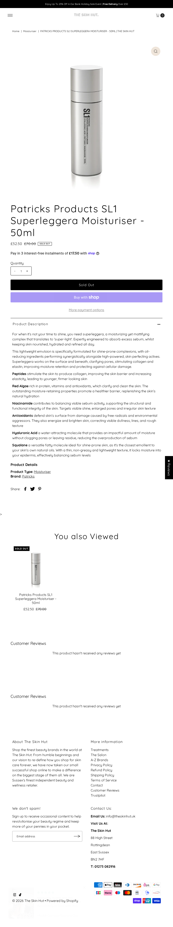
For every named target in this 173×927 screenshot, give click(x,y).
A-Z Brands (99, 760)
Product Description (30, 324)
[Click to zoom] (155, 51)
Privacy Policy (101, 765)
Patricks (28, 476)
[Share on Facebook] (25, 488)
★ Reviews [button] (169, 467)
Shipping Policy (102, 775)
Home (15, 31)
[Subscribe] (77, 836)
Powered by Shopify (62, 901)
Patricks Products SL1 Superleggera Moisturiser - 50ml (35, 599)
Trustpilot (98, 795)
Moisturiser (29, 31)
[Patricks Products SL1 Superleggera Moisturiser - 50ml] (36, 568)
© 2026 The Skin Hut (28, 901)
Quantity (17, 263)
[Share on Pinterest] (39, 488)
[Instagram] (14, 895)
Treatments (100, 750)
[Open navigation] (10, 15)
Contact (97, 785)
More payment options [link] (86, 310)
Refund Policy (101, 770)
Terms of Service (104, 780)
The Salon (98, 755)
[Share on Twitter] (32, 488)
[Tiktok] (20, 895)
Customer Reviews (105, 790)
